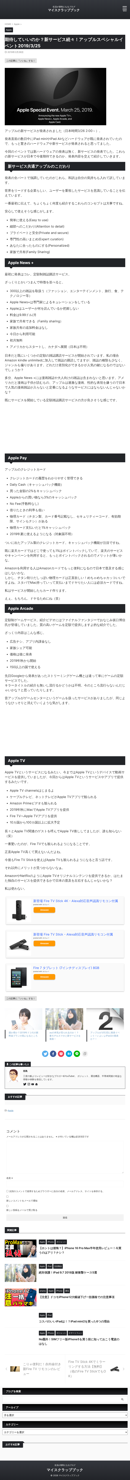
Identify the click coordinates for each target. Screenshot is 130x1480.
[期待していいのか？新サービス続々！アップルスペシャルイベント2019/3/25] (69, 1054)
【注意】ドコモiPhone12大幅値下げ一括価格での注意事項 (76, 1297)
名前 (9, 1178)
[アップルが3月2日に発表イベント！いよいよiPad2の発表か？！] (105, 1019)
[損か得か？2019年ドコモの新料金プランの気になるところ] (23, 1019)
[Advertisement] (65, 428)
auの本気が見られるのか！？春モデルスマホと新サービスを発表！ (65, 1035)
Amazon (44, 910)
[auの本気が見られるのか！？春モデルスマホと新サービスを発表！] (64, 1019)
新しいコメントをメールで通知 (21, 1200)
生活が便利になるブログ (65, 1465)
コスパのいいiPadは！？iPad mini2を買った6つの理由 (74, 1321)
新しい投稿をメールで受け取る (21, 1210)
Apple (10, 1110)
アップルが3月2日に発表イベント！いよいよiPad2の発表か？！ (105, 1035)
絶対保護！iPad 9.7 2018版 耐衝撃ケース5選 (68, 1272)
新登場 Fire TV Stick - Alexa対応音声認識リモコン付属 (73, 934)
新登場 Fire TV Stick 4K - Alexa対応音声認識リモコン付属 (75, 901)
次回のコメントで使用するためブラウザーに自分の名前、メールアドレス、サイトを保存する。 (57, 1191)
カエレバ (46, 904)
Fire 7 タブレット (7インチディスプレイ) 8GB (66, 968)
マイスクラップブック (64, 10)
